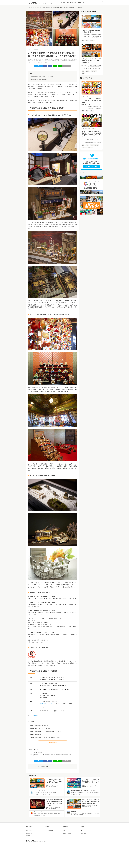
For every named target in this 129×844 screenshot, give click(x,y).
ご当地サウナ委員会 (67, 833)
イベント (91, 110)
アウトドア (84, 147)
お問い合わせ (29, 833)
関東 (83, 40)
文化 (38, 766)
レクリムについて (29, 830)
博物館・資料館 (93, 71)
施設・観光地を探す (72, 2)
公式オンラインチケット (46, 703)
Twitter (82, 830)
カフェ (83, 73)
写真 (35, 766)
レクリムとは (81, 2)
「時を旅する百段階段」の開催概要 (38, 80)
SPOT (64, 830)
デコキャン (90, 147)
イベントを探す (62, 2)
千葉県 (87, 145)
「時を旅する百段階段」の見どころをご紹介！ (41, 76)
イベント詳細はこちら (53, 742)
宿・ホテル (92, 40)
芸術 (47, 766)
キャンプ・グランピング (94, 145)
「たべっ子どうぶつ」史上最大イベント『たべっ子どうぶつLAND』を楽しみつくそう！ (91, 100)
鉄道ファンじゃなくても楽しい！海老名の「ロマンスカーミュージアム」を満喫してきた (91, 60)
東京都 (87, 40)
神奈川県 (87, 71)
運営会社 (28, 835)
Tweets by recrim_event (86, 173)
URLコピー (67, 66)
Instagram (83, 833)
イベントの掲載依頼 (49, 830)
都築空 (36, 715)
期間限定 (42, 766)
